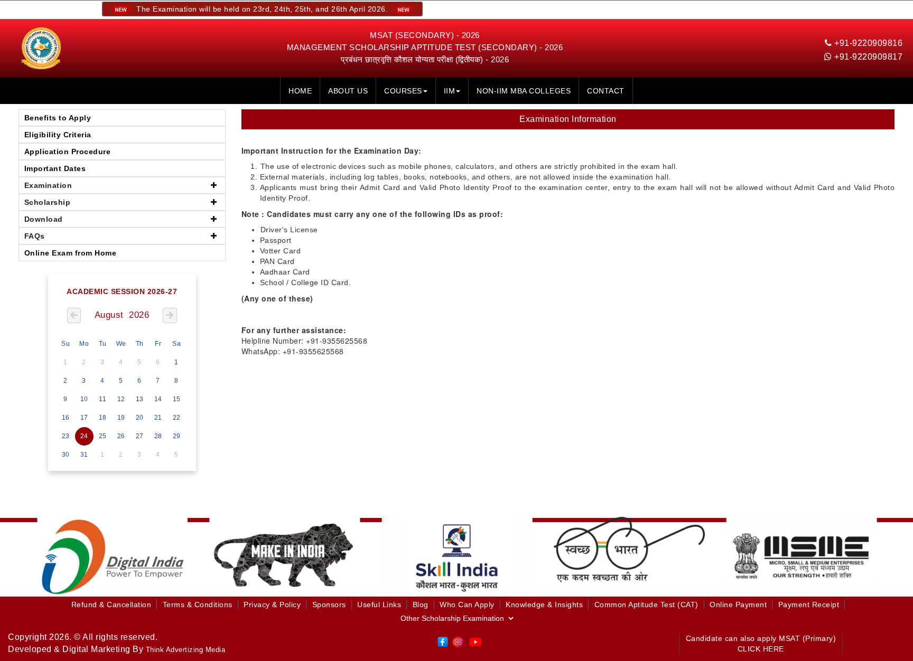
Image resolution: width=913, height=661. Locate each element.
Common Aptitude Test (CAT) (646, 604)
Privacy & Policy (272, 604)
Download (43, 219)
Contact (606, 91)
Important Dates (55, 168)
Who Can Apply (467, 604)
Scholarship (47, 202)
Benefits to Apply (57, 118)
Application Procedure (67, 151)
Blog (420, 604)
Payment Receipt (809, 604)
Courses (403, 91)
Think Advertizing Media (186, 650)
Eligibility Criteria (57, 134)
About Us (348, 91)
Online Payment (738, 604)
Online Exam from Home (70, 253)
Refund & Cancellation (111, 604)
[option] (112, 556)
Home (300, 91)
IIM (449, 91)
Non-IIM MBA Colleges (524, 91)
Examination (48, 185)
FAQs (34, 236)
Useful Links (379, 604)
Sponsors (329, 604)
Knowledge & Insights (544, 604)
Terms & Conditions (197, 604)
